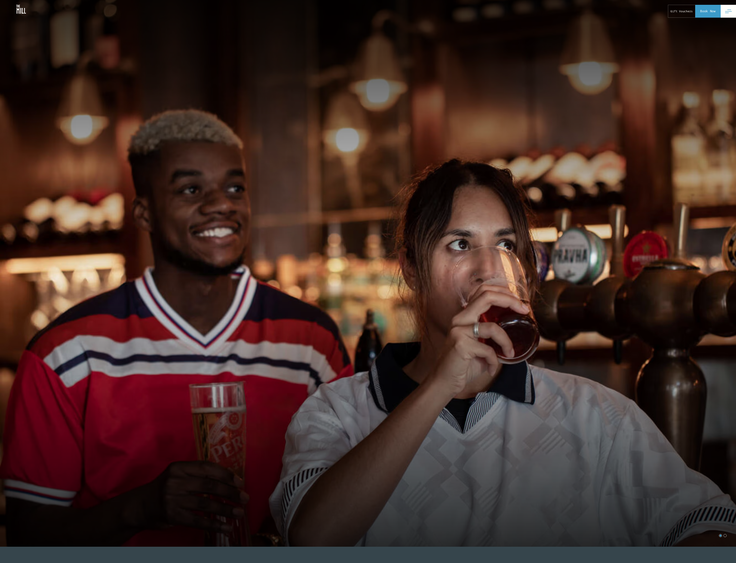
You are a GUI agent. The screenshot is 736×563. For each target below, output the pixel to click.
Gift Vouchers (681, 11)
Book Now (708, 11)
